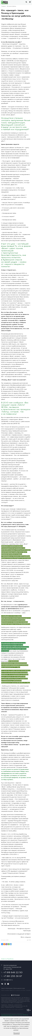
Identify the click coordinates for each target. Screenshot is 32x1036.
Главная (3, 6)
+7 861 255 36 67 (12, 976)
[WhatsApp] (9, 944)
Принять (16, 1033)
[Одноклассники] (4, 944)
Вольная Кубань (11, 6)
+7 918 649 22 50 (13, 972)
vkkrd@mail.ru (8, 980)
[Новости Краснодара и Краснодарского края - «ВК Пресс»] (4, 2)
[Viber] (6, 944)
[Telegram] (11, 944)
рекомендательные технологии (9, 1014)
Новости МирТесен (7, 959)
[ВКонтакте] (2, 944)
